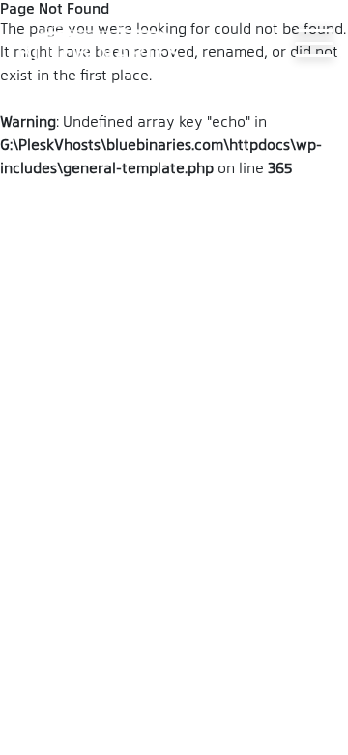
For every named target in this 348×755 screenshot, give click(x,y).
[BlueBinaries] (101, 43)
